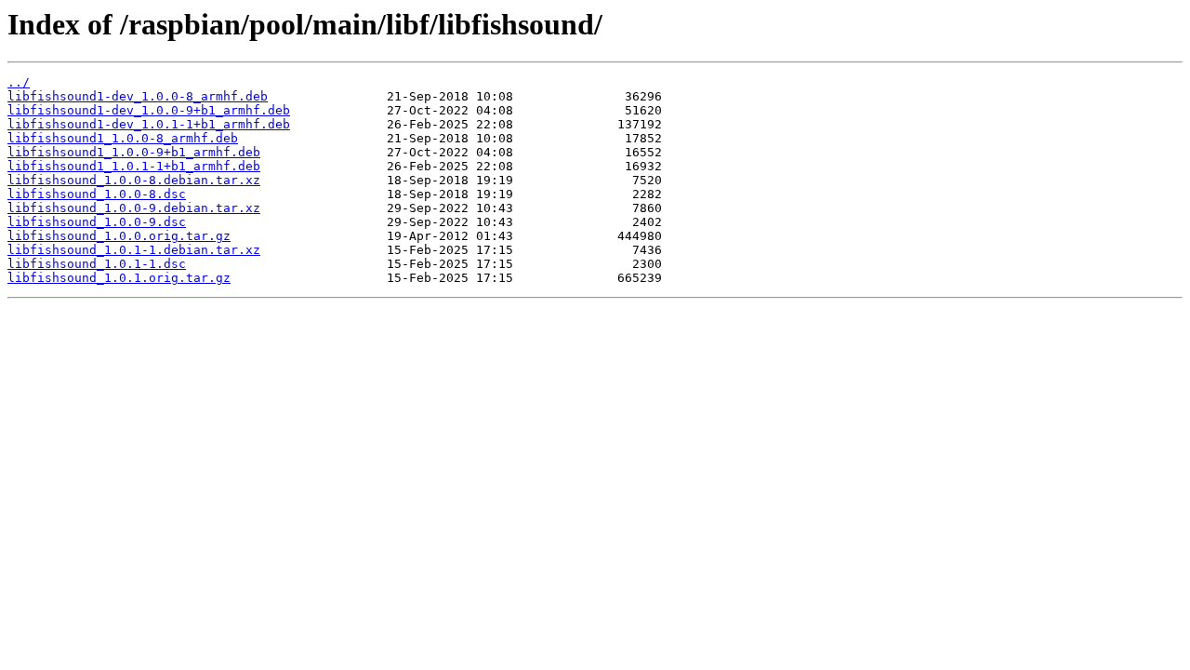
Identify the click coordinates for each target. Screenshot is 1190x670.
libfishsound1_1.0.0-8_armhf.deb (122, 138)
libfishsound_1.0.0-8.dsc (96, 194)
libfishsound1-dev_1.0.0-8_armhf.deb (137, 96)
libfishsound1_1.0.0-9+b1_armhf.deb (133, 152)
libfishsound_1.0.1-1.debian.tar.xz (133, 250)
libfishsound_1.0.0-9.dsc (96, 222)
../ (18, 82)
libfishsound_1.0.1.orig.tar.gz (119, 278)
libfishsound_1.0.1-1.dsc (96, 264)
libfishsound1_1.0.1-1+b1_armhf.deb (133, 166)
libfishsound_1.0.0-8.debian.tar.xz (133, 180)
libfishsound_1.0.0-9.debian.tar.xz (133, 208)
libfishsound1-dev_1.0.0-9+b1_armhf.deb (148, 110)
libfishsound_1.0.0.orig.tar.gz (119, 236)
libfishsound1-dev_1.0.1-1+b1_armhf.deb (148, 124)
